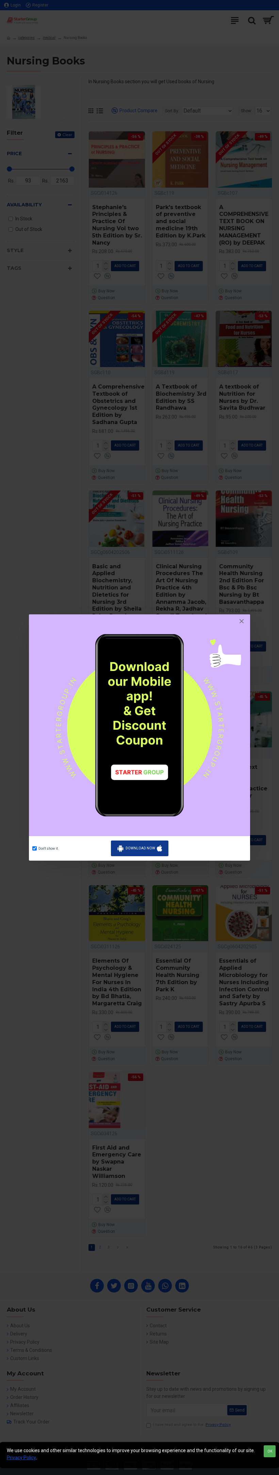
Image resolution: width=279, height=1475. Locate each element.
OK (269, 1451)
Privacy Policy (21, 1457)
